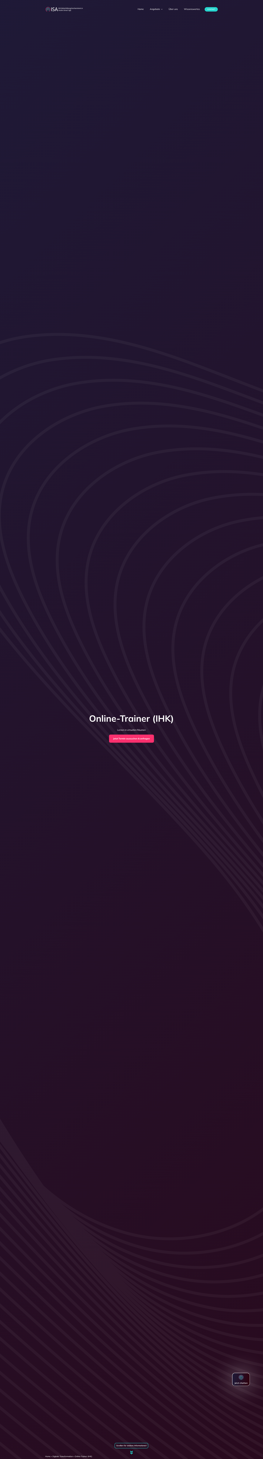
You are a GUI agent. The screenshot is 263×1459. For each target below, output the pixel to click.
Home (48, 1456)
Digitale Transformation (62, 1456)
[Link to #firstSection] (131, 1452)
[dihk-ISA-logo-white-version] (64, 7)
